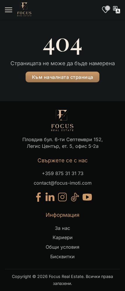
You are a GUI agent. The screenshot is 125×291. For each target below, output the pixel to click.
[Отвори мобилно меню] (8, 10)
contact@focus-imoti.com (63, 183)
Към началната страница (62, 77)
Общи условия (62, 247)
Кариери (63, 237)
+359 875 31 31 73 (62, 173)
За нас (62, 228)
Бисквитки (62, 256)
